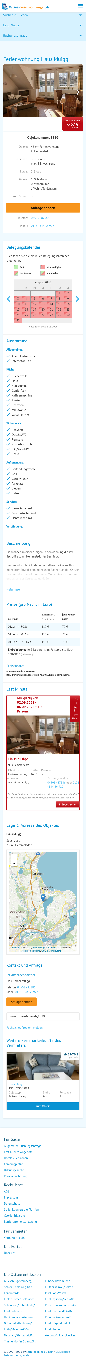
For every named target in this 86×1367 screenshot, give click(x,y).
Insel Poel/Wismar (56, 1293)
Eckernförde (11, 1293)
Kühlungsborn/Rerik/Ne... (61, 1299)
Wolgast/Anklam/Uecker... (61, 1335)
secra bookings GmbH (39, 1352)
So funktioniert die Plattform (22, 1209)
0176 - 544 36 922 (42, 226)
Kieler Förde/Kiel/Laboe (19, 1299)
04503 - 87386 (40, 218)
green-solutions (32, 950)
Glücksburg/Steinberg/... (19, 1281)
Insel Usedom (53, 1329)
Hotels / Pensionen (16, 1158)
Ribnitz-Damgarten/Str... (60, 1317)
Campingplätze (13, 1164)
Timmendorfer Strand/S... (20, 1341)
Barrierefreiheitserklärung (20, 1221)
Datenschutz (12, 1203)
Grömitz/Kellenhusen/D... (20, 1323)
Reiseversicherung (15, 1176)
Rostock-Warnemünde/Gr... (61, 1305)
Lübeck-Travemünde (57, 1281)
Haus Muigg (18, 759)
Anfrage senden (43, 207)
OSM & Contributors (51, 950)
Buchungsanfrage (15, 35)
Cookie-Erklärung (15, 1215)
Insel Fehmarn (13, 1311)
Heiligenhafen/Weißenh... (20, 1317)
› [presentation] (78, 91)
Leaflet (15, 947)
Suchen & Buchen (15, 15)
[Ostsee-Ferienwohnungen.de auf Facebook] (7, 1261)
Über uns (9, 1253)
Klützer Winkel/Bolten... (60, 1287)
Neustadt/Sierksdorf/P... (19, 1335)
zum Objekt (43, 1106)
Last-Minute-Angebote (18, 1152)
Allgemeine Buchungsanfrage (22, 1146)
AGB (6, 1191)
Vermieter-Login (14, 1238)
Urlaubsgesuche (14, 1170)
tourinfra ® (53, 947)
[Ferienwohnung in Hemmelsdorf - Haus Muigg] (43, 1071)
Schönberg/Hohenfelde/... (20, 1305)
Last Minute (11, 25)
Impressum (11, 1197)
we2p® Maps (39, 947)
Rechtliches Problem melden (24, 1027)
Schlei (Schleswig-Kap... (19, 1287)
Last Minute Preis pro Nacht (72, 124)
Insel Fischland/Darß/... (59, 1311)
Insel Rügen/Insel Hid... (59, 1323)
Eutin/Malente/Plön (16, 1329)
